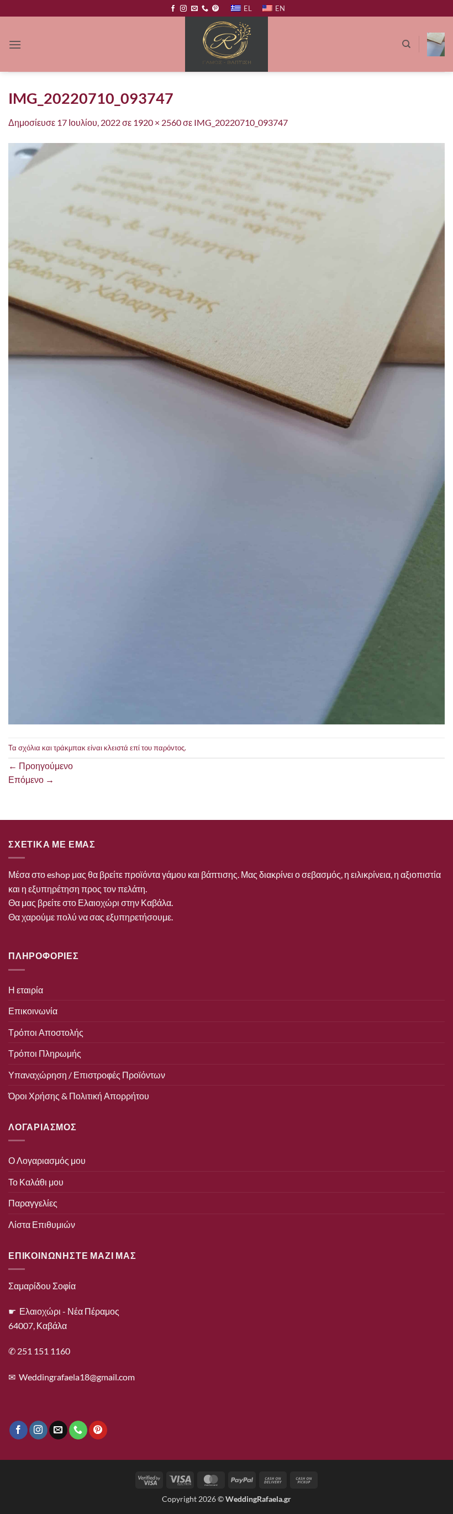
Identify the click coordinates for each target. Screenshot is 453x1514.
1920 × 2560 (157, 122)
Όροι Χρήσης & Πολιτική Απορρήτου (78, 1095)
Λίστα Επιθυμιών (41, 1224)
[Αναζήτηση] (406, 44)
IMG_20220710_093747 (241, 122)
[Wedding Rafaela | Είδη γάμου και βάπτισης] (227, 44)
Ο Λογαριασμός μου (47, 1160)
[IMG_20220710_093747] (226, 432)
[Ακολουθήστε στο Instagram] (183, 9)
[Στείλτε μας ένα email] (194, 9)
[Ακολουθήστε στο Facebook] (173, 9)
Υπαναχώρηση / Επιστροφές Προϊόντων (86, 1075)
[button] (15, 44)
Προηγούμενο (40, 765)
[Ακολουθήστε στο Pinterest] (215, 9)
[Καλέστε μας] (205, 9)
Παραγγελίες (32, 1203)
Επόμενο (31, 779)
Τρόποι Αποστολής (45, 1032)
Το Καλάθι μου (36, 1182)
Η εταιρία (25, 989)
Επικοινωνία (32, 1010)
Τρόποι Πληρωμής (44, 1053)
